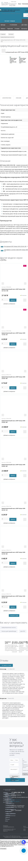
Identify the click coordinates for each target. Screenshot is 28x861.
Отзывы (17, 28)
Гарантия (10, 28)
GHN (3, 259)
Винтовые (9, 811)
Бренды (3, 25)
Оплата (3, 28)
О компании (13, 25)
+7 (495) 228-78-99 (17, 793)
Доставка (24, 25)
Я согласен (3, 848)
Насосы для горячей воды (9, 631)
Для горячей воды (7, 819)
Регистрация (18, 810)
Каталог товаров (10, 21)
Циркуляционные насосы (9, 627)
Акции (8, 817)
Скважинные (8, 801)
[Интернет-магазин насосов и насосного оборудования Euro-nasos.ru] (11, 10)
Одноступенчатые (10, 815)
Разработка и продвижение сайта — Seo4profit (16, 837)
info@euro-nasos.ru (16, 795)
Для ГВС (22, 631)
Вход (19, 3)
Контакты (24, 28)
